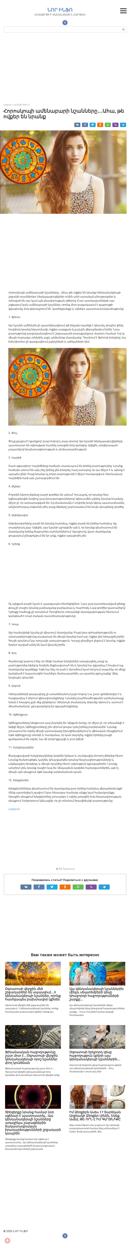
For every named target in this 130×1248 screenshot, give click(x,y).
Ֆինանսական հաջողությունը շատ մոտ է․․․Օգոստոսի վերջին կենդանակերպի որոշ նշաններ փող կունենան (31, 1057)
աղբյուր (14, 809)
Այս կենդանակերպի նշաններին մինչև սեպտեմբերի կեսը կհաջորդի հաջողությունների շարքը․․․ (96, 994)
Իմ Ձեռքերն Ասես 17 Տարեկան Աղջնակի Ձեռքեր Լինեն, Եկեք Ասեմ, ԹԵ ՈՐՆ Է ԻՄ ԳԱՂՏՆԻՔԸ (95, 1115)
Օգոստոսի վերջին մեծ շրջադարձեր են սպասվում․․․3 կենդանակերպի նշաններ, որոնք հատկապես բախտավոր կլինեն (33, 994)
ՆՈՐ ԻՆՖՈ (60, 10)
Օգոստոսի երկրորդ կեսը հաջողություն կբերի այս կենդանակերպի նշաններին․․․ (94, 1055)
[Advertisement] (65, 69)
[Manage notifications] (7, 1240)
